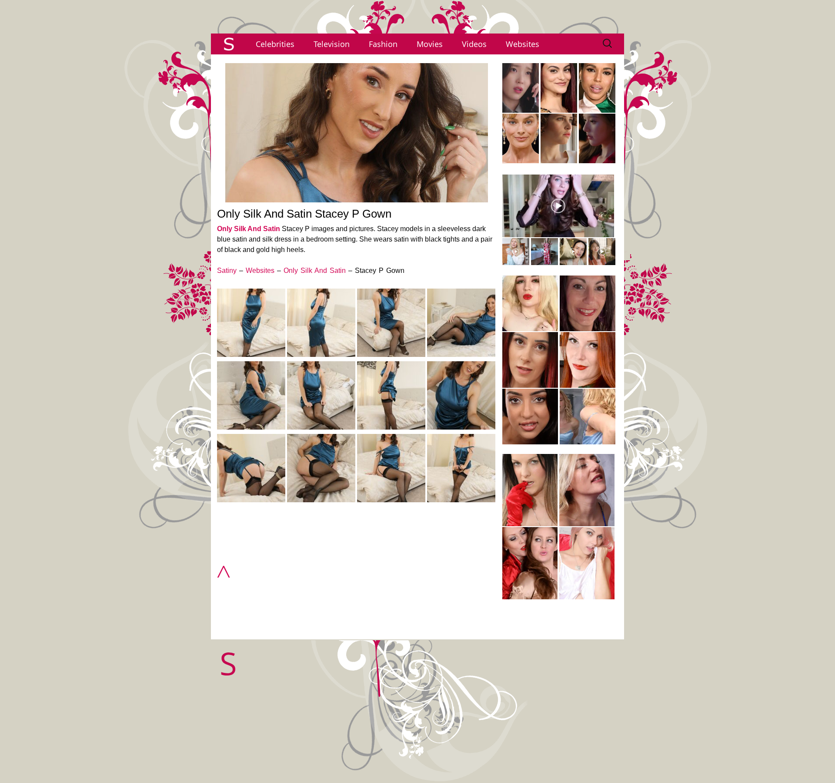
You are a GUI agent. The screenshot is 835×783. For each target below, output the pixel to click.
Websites (522, 44)
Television (332, 44)
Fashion (383, 44)
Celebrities (275, 44)
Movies (430, 44)
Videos (474, 44)
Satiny (227, 270)
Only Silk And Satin (248, 228)
